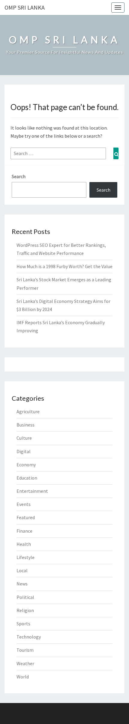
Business (25, 425)
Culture (24, 438)
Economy (26, 465)
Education (26, 478)
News (22, 584)
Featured (25, 517)
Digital (23, 451)
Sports (23, 624)
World (22, 677)
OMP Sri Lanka (24, 7)
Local (22, 570)
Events (23, 504)
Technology (28, 637)
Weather (25, 663)
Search (19, 176)
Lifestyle (25, 557)
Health (23, 544)
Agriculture (28, 411)
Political (25, 597)
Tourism (25, 650)
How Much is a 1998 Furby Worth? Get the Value (64, 266)
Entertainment (32, 491)
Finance (24, 531)
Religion (25, 610)
